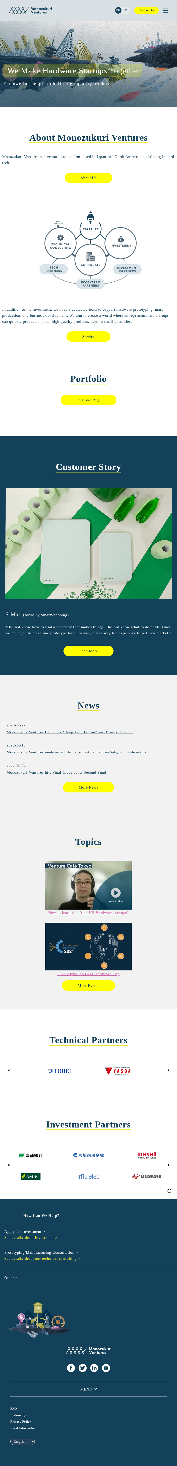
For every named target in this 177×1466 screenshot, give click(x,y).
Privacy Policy (20, 1421)
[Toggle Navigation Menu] (165, 10)
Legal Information (23, 1428)
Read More (88, 651)
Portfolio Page (88, 400)
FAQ (13, 1408)
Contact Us (146, 10)
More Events (88, 985)
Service (88, 336)
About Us (89, 178)
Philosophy (18, 1415)
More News (88, 787)
